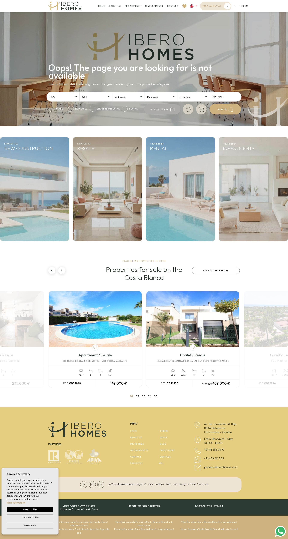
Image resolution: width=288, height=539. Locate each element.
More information (16, 502)
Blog (163, 444)
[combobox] (63, 96)
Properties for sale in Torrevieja (144, 505)
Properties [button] (132, 6)
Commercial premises (244, 226)
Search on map (159, 109)
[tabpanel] (95, 339)
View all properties (215, 270)
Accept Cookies (30, 509)
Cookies (159, 484)
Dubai (229, 236)
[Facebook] (84, 484)
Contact (172, 6)
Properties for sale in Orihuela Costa (79, 509)
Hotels (229, 216)
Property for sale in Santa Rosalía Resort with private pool (144, 529)
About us (115, 6)
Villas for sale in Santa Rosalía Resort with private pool (209, 521)
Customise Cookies (30, 517)
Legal (139, 484)
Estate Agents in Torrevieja (209, 505)
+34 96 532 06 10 (214, 449)
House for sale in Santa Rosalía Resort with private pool (209, 529)
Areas (163, 437)
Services (165, 456)
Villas (9, 226)
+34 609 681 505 (214, 458)
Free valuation (212, 6)
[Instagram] (92, 484)
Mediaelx (202, 484)
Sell (161, 463)
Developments (154, 6)
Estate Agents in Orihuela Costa (79, 505)
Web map (171, 484)
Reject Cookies (30, 525)
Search (222, 109)
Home (101, 6)
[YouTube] (100, 484)
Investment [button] (167, 450)
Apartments (16, 216)
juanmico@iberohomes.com (220, 467)
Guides (164, 431)
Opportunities (236, 207)
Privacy (148, 484)
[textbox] (64, 97)
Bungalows (15, 236)
